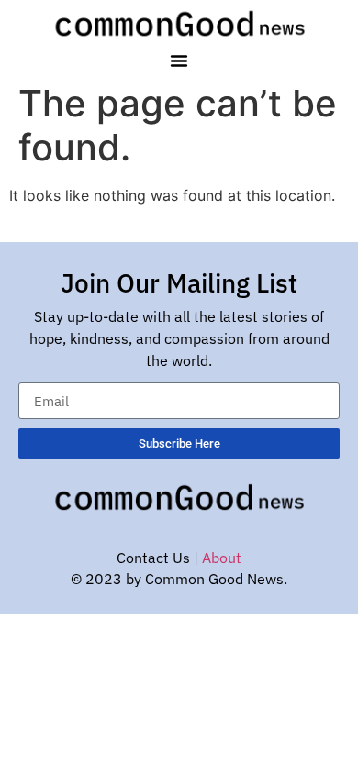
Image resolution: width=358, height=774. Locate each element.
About (221, 557)
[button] (179, 60)
